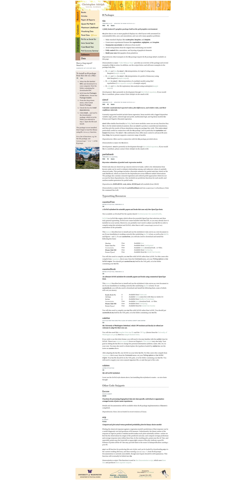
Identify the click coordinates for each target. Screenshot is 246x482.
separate (123, 83)
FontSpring (148, 250)
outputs (128, 462)
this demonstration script (144, 460)
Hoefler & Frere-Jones (146, 299)
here (142, 243)
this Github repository (148, 92)
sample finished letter (131, 335)
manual (108, 232)
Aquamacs (115, 259)
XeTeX (104, 218)
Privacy (141, 476)
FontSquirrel (148, 245)
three (118, 83)
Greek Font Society (153, 252)
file (146, 234)
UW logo (143, 332)
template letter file (126, 332)
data (115, 71)
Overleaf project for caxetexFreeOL (149, 214)
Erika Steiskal (150, 472)
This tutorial (147, 341)
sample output (119, 73)
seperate (122, 462)
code (108, 71)
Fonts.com (143, 295)
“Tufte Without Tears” (126, 63)
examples (129, 83)
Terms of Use (148, 476)
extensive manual (122, 341)
